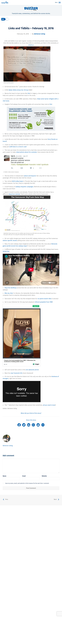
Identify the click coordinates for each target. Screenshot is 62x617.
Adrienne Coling (39, 34)
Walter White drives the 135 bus (18, 90)
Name (4, 476)
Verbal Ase (6, 251)
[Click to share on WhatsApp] (33, 425)
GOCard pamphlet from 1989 (43, 302)
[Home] (3, 19)
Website (44, 476)
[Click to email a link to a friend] (43, 425)
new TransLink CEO (16, 373)
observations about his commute (26, 152)
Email (24, 476)
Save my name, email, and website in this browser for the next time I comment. (27, 483)
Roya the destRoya (10, 288)
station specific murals (10, 240)
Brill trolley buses (17, 181)
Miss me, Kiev (9, 293)
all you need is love (49, 405)
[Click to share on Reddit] (38, 425)
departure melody (14, 194)
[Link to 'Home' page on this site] (4, 2)
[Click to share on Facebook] (19, 425)
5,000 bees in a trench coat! (18, 147)
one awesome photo (32, 370)
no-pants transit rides (44, 298)
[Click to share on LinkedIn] (28, 425)
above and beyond (30, 176)
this (29, 93)
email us (30, 45)
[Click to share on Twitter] (23, 425)
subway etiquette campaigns (24, 186)
